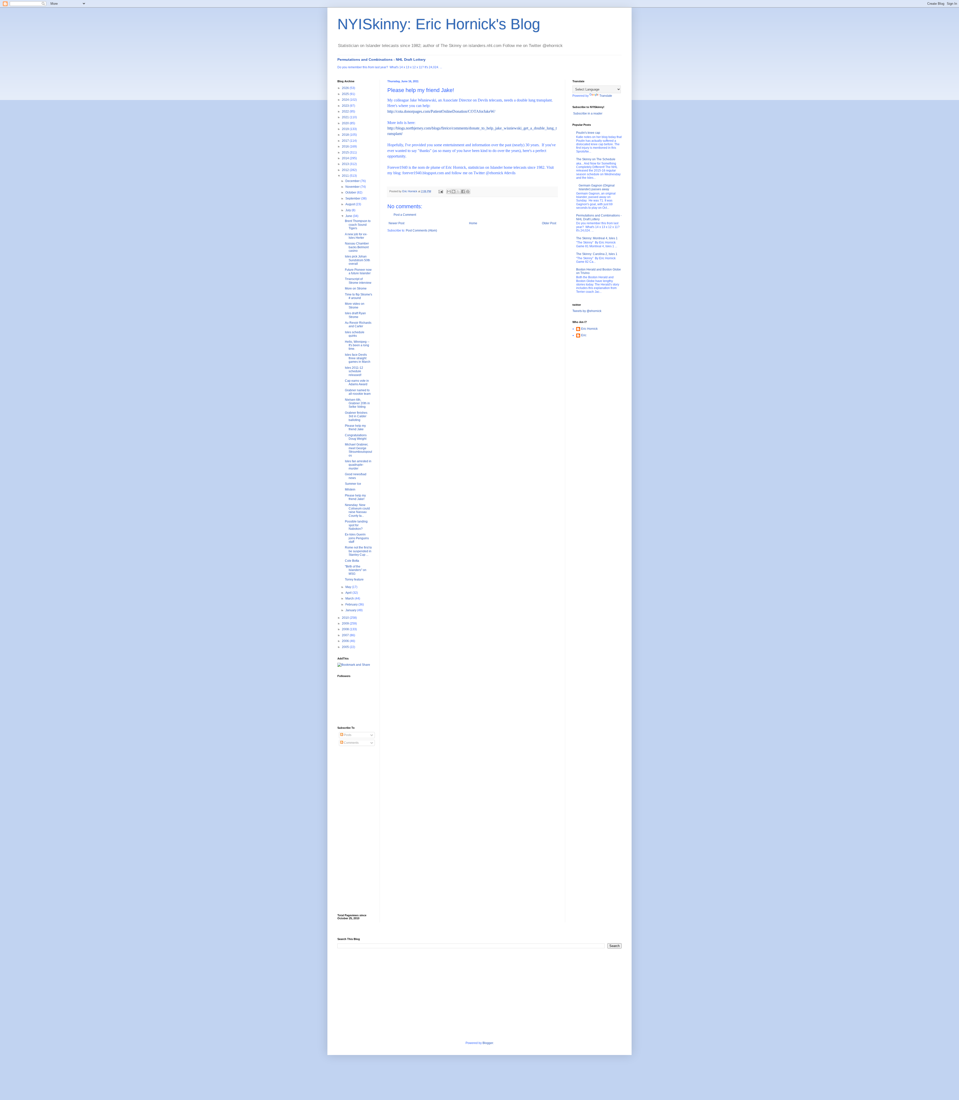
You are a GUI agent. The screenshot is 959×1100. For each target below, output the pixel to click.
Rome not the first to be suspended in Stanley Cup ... (358, 551)
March (350, 598)
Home (473, 223)
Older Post (549, 223)
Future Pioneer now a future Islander (358, 271)
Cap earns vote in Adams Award (357, 382)
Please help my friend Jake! (355, 497)
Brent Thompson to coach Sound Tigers (358, 224)
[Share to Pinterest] (467, 191)
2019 (346, 129)
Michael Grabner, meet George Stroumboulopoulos (358, 450)
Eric (583, 335)
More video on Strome (354, 305)
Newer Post (396, 223)
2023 (346, 106)
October (351, 192)
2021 (346, 117)
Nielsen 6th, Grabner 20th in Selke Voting (357, 403)
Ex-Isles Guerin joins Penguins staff (357, 538)
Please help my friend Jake (355, 427)
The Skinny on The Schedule (595, 159)
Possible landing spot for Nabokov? (356, 525)
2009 (346, 623)
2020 (346, 123)
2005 (346, 647)
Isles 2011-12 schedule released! (354, 371)
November (352, 186)
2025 (346, 94)
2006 (346, 641)
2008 (346, 629)
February (351, 604)
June (349, 216)
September (353, 198)
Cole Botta (352, 560)
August (350, 204)
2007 (346, 635)
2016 (346, 146)
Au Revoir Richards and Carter (358, 324)
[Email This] (448, 191)
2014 (346, 158)
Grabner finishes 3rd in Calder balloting (356, 416)
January (351, 610)
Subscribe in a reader (587, 113)
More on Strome (356, 288)
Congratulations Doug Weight (356, 437)
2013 (346, 164)
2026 (346, 88)
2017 (346, 140)
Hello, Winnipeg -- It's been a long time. (357, 345)
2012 (346, 170)
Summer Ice (353, 484)
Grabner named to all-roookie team (358, 392)
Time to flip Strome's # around (358, 296)
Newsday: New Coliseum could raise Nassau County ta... (357, 510)
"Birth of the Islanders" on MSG (355, 570)
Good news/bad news (355, 476)
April (348, 592)
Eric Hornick (589, 328)
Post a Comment (405, 214)
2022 (346, 111)
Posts (347, 735)
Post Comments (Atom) (421, 230)
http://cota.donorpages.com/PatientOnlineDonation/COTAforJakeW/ (441, 111)
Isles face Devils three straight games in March (357, 358)
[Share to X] (458, 191)
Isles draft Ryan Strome (355, 315)
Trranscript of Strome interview (358, 280)
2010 (346, 618)
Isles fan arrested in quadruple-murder (358, 465)
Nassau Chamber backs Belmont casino (357, 247)
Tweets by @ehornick (586, 311)
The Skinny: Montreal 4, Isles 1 (597, 238)
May (348, 587)
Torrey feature (354, 579)
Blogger (487, 1043)
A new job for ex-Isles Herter (356, 236)
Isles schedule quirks (354, 334)
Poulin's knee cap (588, 132)
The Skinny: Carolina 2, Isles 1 (596, 254)
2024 (346, 100)
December (352, 181)
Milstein (350, 489)
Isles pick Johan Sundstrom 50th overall (357, 260)
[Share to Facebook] (463, 191)
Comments (351, 742)
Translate (605, 96)
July (348, 210)
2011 (346, 176)
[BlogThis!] (453, 191)
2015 (346, 152)
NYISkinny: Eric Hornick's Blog (438, 24)
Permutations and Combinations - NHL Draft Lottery (381, 60)
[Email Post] (440, 191)
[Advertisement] (357, 830)
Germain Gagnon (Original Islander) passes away (597, 187)
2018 (346, 134)
